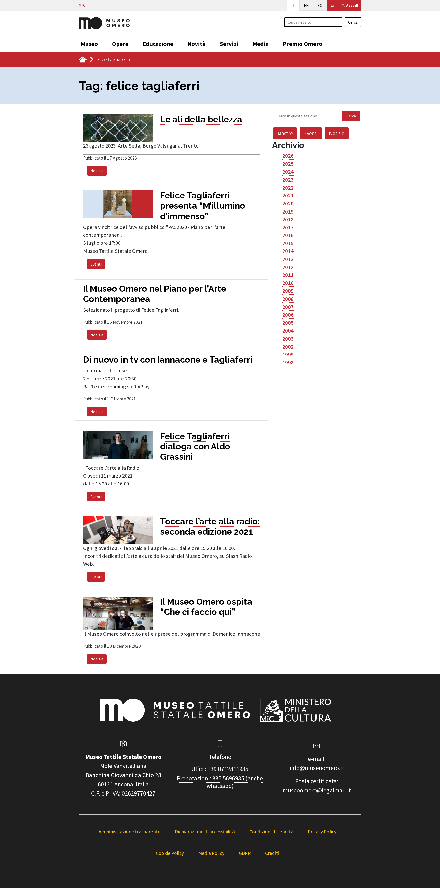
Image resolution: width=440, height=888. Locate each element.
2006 (288, 315)
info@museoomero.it (317, 768)
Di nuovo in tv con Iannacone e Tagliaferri (167, 359)
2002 (288, 346)
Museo (89, 44)
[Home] (104, 22)
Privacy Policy (322, 832)
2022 (288, 187)
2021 (288, 195)
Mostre (285, 133)
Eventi (96, 264)
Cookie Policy (170, 853)
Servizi (229, 44)
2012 (288, 267)
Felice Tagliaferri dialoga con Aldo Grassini (195, 446)
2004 (288, 330)
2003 (288, 339)
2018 (288, 219)
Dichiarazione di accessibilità (205, 832)
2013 (288, 259)
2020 (288, 203)
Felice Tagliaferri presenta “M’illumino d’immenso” (202, 205)
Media (261, 44)
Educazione (158, 44)
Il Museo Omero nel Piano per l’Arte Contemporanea (154, 294)
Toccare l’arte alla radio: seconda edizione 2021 (210, 526)
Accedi (351, 5)
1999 (288, 354)
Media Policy (211, 853)
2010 (288, 283)
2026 (288, 156)
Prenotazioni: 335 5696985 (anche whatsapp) (220, 782)
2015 (288, 243)
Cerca (353, 22)
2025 (288, 164)
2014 (288, 251)
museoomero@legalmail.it (317, 790)
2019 (288, 211)
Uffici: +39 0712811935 (220, 769)
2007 (288, 307)
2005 (288, 323)
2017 (288, 227)
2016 (288, 235)
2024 (288, 172)
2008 (288, 299)
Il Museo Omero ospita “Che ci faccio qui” (206, 607)
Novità (196, 44)
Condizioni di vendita (271, 832)
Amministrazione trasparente (129, 832)
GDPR (245, 853)
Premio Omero (302, 44)
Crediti (272, 853)
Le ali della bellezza (201, 119)
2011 (288, 275)
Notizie (96, 170)
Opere (120, 44)
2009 (288, 291)
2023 (288, 180)
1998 (288, 362)
